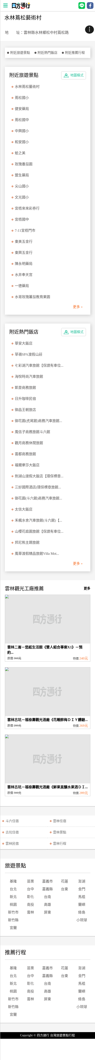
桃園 (13, 904)
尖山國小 (22, 186)
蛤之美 (20, 153)
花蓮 (64, 881)
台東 (64, 889)
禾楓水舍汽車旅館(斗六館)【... (38, 520)
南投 (30, 904)
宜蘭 (13, 928)
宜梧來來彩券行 (27, 208)
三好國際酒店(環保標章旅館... (38, 487)
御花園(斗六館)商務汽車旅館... (38, 498)
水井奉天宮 (23, 275)
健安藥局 (22, 109)
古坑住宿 (12, 832)
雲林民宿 (12, 843)
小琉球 (81, 920)
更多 (87, 588)
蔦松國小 (22, 98)
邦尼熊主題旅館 (27, 542)
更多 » (78, 307)
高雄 (47, 904)
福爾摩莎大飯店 (27, 465)
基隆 (13, 881)
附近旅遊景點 (20, 52)
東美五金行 (23, 241)
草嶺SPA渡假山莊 (28, 354)
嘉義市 (47, 881)
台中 (30, 889)
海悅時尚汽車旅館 (29, 376)
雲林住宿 (59, 821)
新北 (13, 897)
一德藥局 (22, 286)
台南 (47, 897)
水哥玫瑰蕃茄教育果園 (32, 297)
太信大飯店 (23, 509)
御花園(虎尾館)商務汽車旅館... (38, 421)
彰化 (30, 897)
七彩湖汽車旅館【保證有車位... (39, 365)
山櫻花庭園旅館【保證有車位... (39, 531)
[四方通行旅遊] (21, 8)
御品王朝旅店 (25, 410)
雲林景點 (59, 832)
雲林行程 (59, 843)
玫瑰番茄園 (23, 164)
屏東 (47, 912)
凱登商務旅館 (25, 387)
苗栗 (30, 881)
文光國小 (22, 197)
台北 (13, 889)
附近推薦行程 (75, 52)
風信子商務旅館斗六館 (32, 432)
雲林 (30, 912)
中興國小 (22, 131)
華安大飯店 (23, 343)
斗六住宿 (12, 821)
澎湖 (81, 881)
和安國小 (22, 142)
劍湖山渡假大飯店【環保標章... (39, 476)
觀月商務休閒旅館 (29, 443)
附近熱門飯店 (47, 52)
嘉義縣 (47, 889)
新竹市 (13, 912)
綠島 (81, 912)
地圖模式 (77, 75)
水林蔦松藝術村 (27, 87)
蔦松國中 (22, 120)
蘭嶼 (81, 904)
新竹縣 (13, 920)
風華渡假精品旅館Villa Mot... (37, 553)
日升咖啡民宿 (25, 399)
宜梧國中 (22, 219)
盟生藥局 (22, 175)
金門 (81, 889)
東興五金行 (23, 252)
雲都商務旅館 (25, 454)
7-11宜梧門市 (25, 230)
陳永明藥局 (23, 264)
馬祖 (81, 897)
